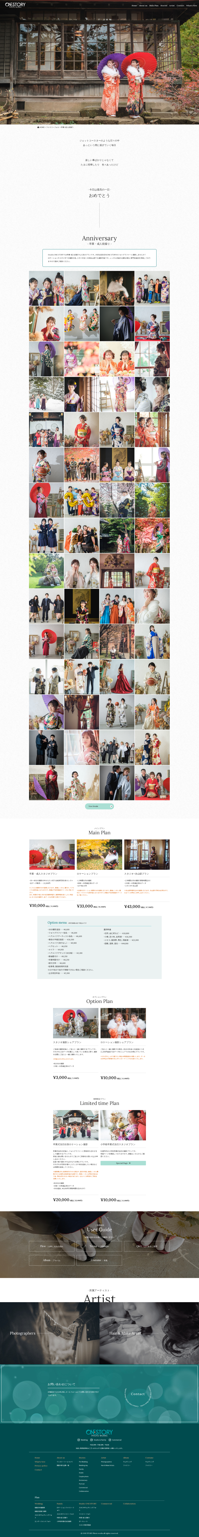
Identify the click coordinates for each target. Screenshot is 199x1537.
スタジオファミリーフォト (65, 1514)
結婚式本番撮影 (40, 1508)
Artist (172, 5)
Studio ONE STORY (87, 1503)
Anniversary (83, 1480)
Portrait (82, 1484)
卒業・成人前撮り (62, 1518)
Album (126, 1458)
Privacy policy (41, 1465)
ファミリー (126, 1465)
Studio (81, 1473)
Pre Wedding (83, 1462)
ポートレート (83, 1521)
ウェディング (127, 1462)
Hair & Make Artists (107, 1465)
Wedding (84, 1440)
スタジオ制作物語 (85, 1525)
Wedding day (83, 1465)
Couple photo (84, 1476)
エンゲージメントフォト (43, 1521)
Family (81, 1469)
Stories (164, 5)
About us (61, 1458)
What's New (191, 5)
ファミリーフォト (84, 1514)
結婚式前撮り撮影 (40, 1511)
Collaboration (84, 1491)
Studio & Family (100, 1440)
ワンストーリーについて (65, 1462)
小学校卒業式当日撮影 (64, 1521)
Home (134, 5)
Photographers (106, 1462)
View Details (93, 806)
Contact (180, 5)
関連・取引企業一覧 (63, 1465)
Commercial (116, 1440)
